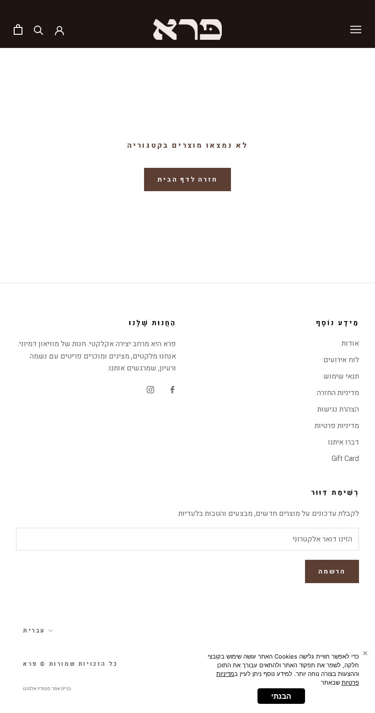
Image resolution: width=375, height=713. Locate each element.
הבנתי (281, 696)
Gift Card (345, 458)
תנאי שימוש (341, 376)
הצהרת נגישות (338, 409)
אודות (350, 343)
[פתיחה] (18, 29)
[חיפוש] (38, 29)
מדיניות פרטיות (337, 425)
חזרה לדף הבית (187, 179)
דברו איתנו (343, 442)
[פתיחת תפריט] (355, 29)
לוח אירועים (341, 359)
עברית (34, 630)
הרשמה (332, 571)
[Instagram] (150, 389)
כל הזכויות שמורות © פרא (70, 663)
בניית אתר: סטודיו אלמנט (47, 689)
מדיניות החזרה (338, 392)
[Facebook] (172, 389)
